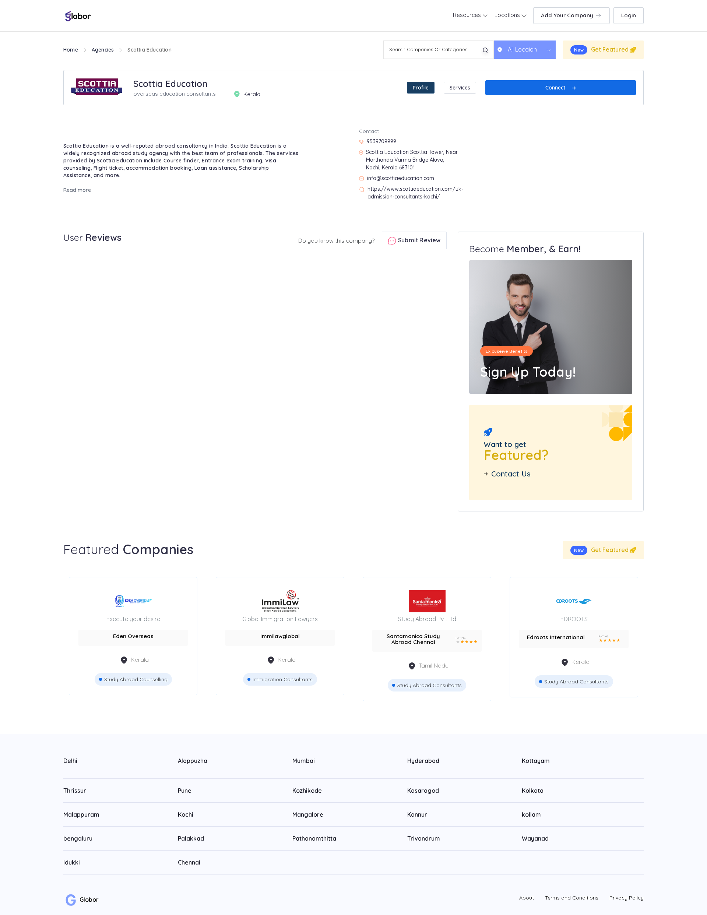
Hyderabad (423, 760)
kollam (531, 814)
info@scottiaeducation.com (400, 178)
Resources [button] (467, 14)
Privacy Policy (626, 897)
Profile (421, 87)
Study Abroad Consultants (429, 685)
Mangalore (307, 814)
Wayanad (535, 838)
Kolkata (533, 790)
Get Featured (602, 49)
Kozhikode (307, 790)
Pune (184, 790)
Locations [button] (508, 14)
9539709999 (381, 141)
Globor (88, 899)
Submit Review (419, 240)
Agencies (103, 49)
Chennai (189, 862)
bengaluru (77, 838)
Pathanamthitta (314, 838)
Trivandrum (423, 838)
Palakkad (191, 838)
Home (70, 49)
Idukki (71, 862)
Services (460, 87)
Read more (77, 190)
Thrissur (74, 790)
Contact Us (511, 474)
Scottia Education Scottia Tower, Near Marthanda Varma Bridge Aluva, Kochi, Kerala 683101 (412, 160)
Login (628, 15)
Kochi (185, 814)
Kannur (417, 814)
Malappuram (81, 814)
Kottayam (536, 760)
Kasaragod (423, 790)
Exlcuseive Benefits (506, 351)
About (526, 897)
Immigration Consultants (283, 679)
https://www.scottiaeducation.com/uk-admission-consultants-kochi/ (415, 193)
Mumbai (303, 760)
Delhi (70, 760)
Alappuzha (192, 760)
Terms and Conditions (571, 897)
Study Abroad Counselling (136, 679)
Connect (556, 87)
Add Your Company (568, 15)
